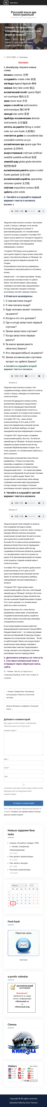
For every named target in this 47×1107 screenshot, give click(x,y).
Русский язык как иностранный (23, 13)
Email (7, 768)
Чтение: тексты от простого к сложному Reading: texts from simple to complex (21, 674)
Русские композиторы (20, 870)
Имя (6, 759)
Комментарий (10, 730)
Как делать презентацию (21, 856)
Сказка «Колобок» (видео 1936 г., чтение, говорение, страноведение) (24, 846)
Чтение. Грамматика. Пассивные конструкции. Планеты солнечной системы (20, 695)
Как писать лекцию (19, 863)
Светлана (23, 57)
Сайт (6, 776)
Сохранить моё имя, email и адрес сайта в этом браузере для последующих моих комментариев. (23, 791)
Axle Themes (32, 1103)
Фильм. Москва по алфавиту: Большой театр (22, 707)
